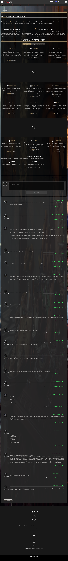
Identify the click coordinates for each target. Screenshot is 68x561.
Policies (34, 545)
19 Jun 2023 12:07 (56, 394)
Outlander (35, 102)
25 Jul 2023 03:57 (56, 381)
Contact (34, 520)
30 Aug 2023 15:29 (56, 249)
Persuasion (54, 98)
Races (8, 23)
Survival (31, 96)
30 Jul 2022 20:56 (56, 430)
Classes (12, 23)
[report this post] (62, 200)
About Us (34, 519)
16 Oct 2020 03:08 (56, 473)
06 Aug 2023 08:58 (56, 355)
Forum (34, 518)
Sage (57, 102)
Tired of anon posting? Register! (58, 177)
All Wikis (34, 516)
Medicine (54, 153)
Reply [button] (63, 206)
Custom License (35, 530)
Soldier (13, 140)
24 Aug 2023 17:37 (56, 274)
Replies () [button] (57, 206)
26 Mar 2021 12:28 (56, 453)
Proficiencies (24, 21)
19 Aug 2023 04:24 (56, 302)
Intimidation (9, 151)
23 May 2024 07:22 (56, 214)
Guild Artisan (57, 85)
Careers (34, 541)
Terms (34, 542)
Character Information (4, 10)
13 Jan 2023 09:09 (56, 414)
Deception (31, 57)
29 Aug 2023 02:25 (56, 261)
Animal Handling (31, 95)
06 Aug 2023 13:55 (56, 340)
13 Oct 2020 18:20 (56, 485)
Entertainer (12, 85)
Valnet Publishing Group (38, 548)
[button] (52, 2)
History (9, 111)
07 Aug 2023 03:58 (56, 328)
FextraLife (27, 548)
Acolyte (12, 48)
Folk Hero (35, 85)
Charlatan (35, 48)
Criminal (57, 48)
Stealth (53, 59)
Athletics (31, 111)
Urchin (35, 140)
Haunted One (57, 140)
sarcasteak (6, 318)
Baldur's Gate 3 (12, 21)
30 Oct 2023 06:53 (56, 227)
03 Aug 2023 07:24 (56, 369)
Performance (9, 95)
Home (34, 515)
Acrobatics (9, 93)
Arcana (53, 111)
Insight (8, 59)
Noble (12, 102)
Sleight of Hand (31, 59)
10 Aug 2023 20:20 (56, 315)
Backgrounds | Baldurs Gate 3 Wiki (13, 16)
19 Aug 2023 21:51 (56, 290)
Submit (37, 192)
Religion (9, 60)
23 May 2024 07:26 (56, 200)
